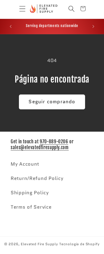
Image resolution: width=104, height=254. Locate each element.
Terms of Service (31, 207)
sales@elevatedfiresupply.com (40, 147)
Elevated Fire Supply (39, 244)
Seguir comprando (52, 101)
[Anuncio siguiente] (93, 26)
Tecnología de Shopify (79, 244)
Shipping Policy (30, 192)
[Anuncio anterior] (11, 26)
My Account (25, 164)
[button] (18, 9)
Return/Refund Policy (37, 178)
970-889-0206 (54, 141)
